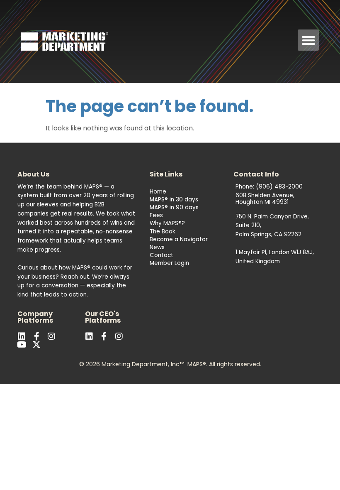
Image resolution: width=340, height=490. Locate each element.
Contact (161, 255)
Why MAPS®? (167, 223)
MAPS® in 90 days (174, 207)
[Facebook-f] (36, 336)
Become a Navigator (179, 239)
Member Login (169, 263)
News (157, 247)
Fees (156, 215)
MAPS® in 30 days (174, 199)
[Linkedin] (21, 336)
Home (158, 192)
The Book (162, 231)
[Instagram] (119, 336)
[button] (308, 40)
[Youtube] (21, 345)
